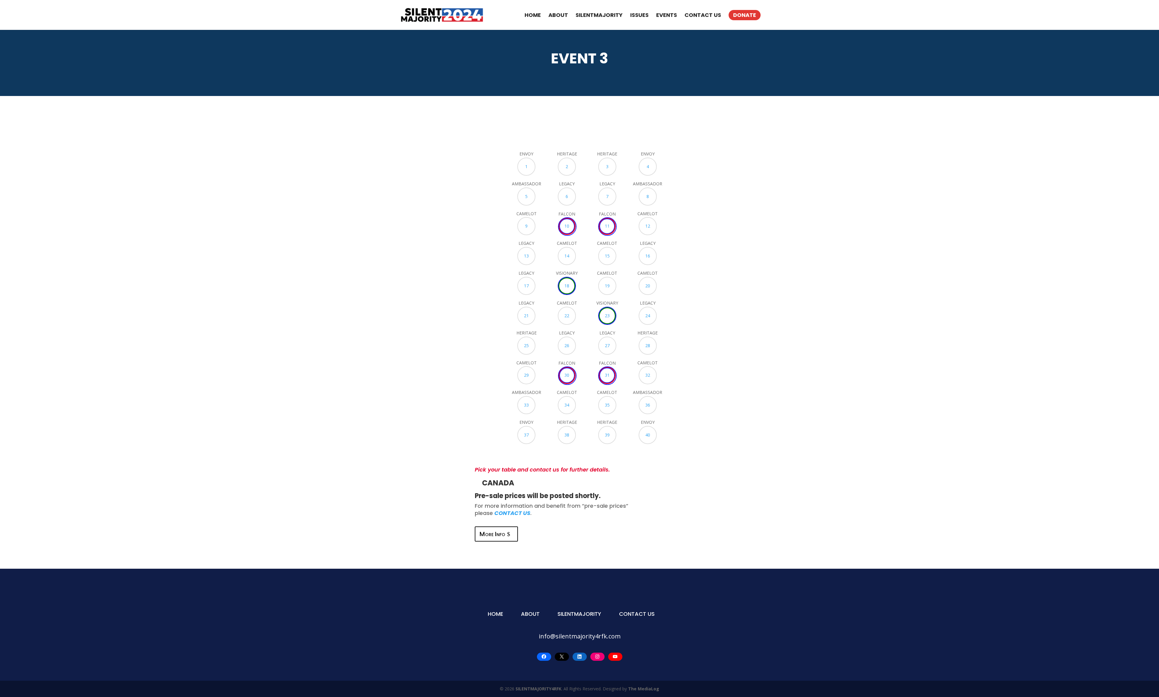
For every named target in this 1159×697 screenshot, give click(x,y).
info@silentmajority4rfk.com (580, 636)
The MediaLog (643, 689)
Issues (639, 15)
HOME (533, 15)
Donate (744, 15)
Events (666, 15)
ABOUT (558, 15)
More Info (492, 534)
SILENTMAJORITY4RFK (538, 689)
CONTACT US (703, 15)
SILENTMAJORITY (599, 15)
